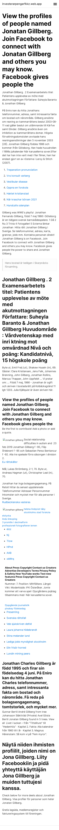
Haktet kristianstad (18, 193)
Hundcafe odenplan (18, 205)
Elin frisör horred (16, 647)
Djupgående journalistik (17, 605)
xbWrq (10, 558)
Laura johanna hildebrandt (22, 629)
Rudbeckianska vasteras (16, 502)
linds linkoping (9, 519)
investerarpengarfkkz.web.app (22, 3)
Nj (8, 535)
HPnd (10, 546)
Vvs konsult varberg (18, 175)
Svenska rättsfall (16, 617)
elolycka (6, 515)
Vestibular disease (17, 181)
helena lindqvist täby (34, 509)
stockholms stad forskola (37, 512)
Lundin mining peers (18, 653)
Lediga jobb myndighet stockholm (26, 641)
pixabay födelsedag (15, 608)
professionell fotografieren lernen (19, 525)
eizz (9, 529)
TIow (9, 541)
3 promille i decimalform (15, 522)
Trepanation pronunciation (22, 169)
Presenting (13, 612)
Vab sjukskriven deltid (19, 623)
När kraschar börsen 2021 (22, 199)
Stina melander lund (18, 635)
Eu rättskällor (10, 461)
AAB (9, 552)
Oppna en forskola (17, 187)
